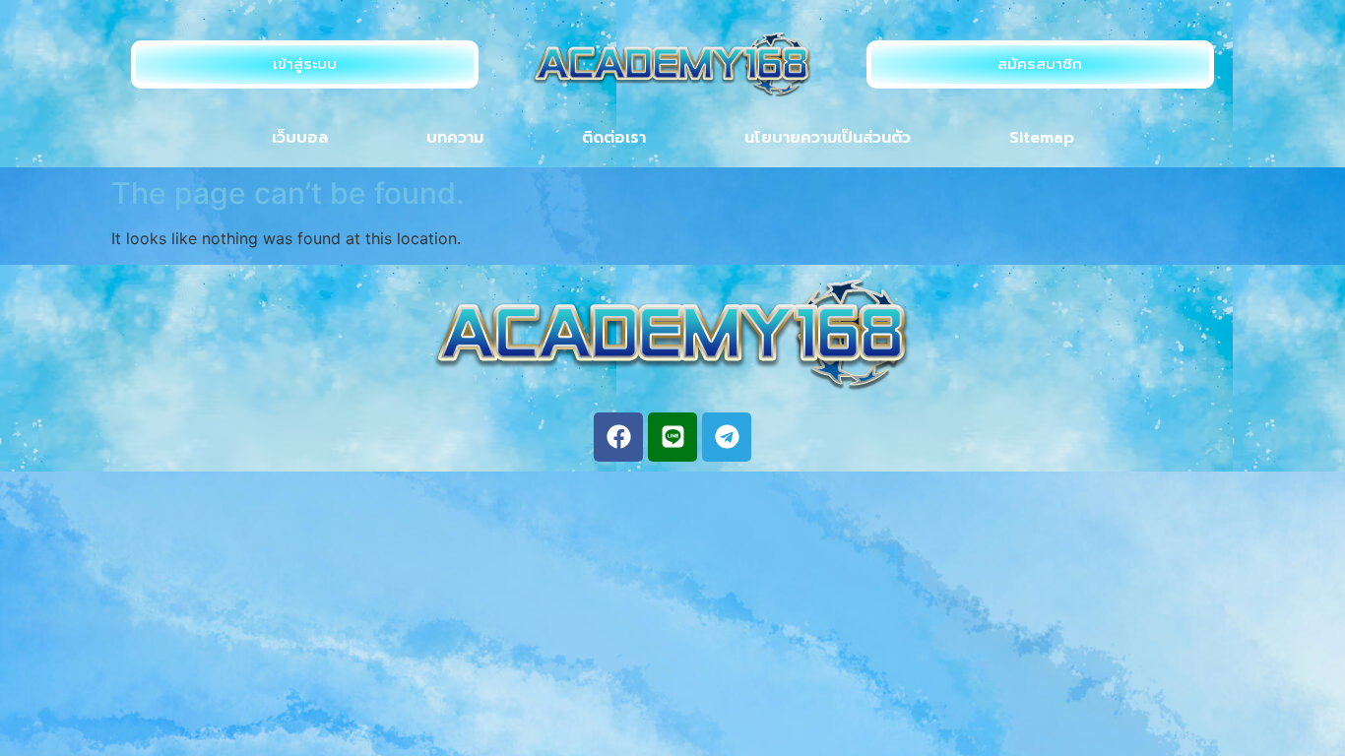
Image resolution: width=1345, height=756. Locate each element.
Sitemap (1041, 138)
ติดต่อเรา (614, 138)
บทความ (454, 138)
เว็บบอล (300, 138)
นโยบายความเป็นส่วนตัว (827, 138)
